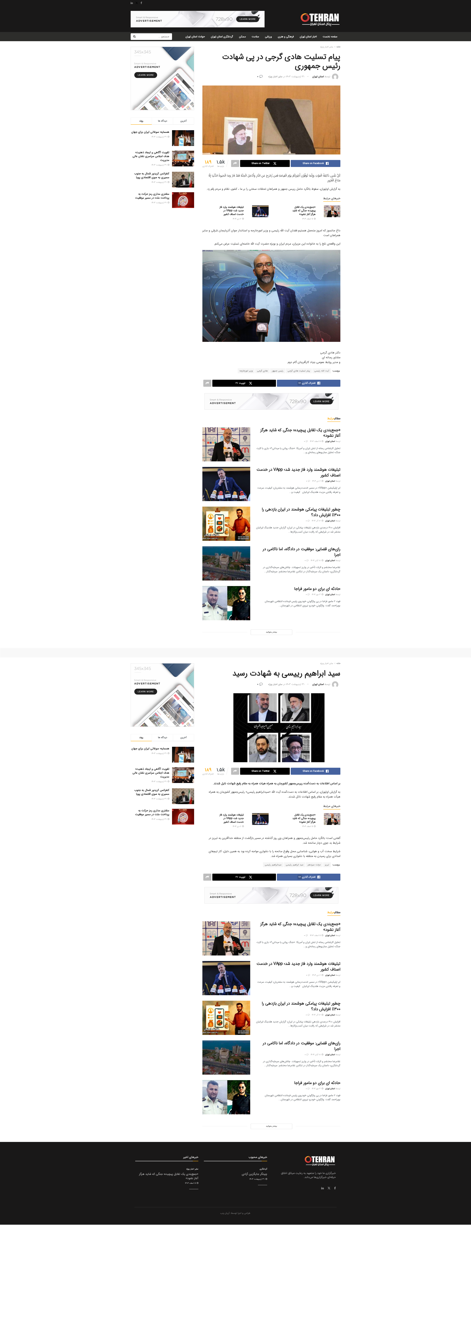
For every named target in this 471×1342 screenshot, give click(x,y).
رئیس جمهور (277, 371)
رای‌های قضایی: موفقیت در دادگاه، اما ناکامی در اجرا (301, 552)
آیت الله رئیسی (321, 371)
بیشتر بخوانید (271, 632)
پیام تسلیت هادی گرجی (299, 371)
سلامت (255, 37)
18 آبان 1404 (316, 560)
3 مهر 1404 (316, 594)
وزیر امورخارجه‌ (246, 371)
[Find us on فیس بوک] (335, 1188)
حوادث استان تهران (195, 37)
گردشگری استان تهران (222, 37)
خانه (338, 47)
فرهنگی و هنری (286, 37)
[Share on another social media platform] (235, 163)
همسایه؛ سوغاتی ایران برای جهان (150, 132)
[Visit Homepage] (319, 19)
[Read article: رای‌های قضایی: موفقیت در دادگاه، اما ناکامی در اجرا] (226, 563)
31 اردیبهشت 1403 (295, 77)
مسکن (242, 37)
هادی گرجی (262, 371)
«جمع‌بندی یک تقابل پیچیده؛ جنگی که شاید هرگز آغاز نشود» (304, 210)
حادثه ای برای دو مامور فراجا (317, 589)
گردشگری (263, 1169)
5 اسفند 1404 (308, 218)
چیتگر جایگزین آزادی (254, 1174)
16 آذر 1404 (316, 520)
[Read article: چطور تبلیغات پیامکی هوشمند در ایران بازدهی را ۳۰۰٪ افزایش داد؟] (226, 524)
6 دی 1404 (237, 218)
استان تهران (318, 77)
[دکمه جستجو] (134, 36)
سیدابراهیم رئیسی (273, 864)
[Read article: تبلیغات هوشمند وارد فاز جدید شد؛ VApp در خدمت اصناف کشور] (260, 211)
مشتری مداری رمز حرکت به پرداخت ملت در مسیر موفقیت (152, 196)
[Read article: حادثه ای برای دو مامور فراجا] (226, 603)
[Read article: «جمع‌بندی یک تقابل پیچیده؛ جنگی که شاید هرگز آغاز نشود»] (332, 211)
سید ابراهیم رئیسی (294, 864)
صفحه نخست (330, 37)
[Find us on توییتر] (328, 1188)
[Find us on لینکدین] (322, 1188)
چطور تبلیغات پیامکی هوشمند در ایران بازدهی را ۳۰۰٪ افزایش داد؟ (301, 512)
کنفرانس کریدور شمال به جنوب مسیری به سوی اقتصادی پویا (151, 175)
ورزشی (268, 37)
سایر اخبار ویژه (326, 47)
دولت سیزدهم (314, 864)
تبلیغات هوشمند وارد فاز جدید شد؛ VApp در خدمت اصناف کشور (231, 210)
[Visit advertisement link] (198, 19)
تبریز (327, 864)
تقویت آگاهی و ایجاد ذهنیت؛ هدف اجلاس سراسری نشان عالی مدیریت (150, 156)
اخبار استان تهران (308, 37)
